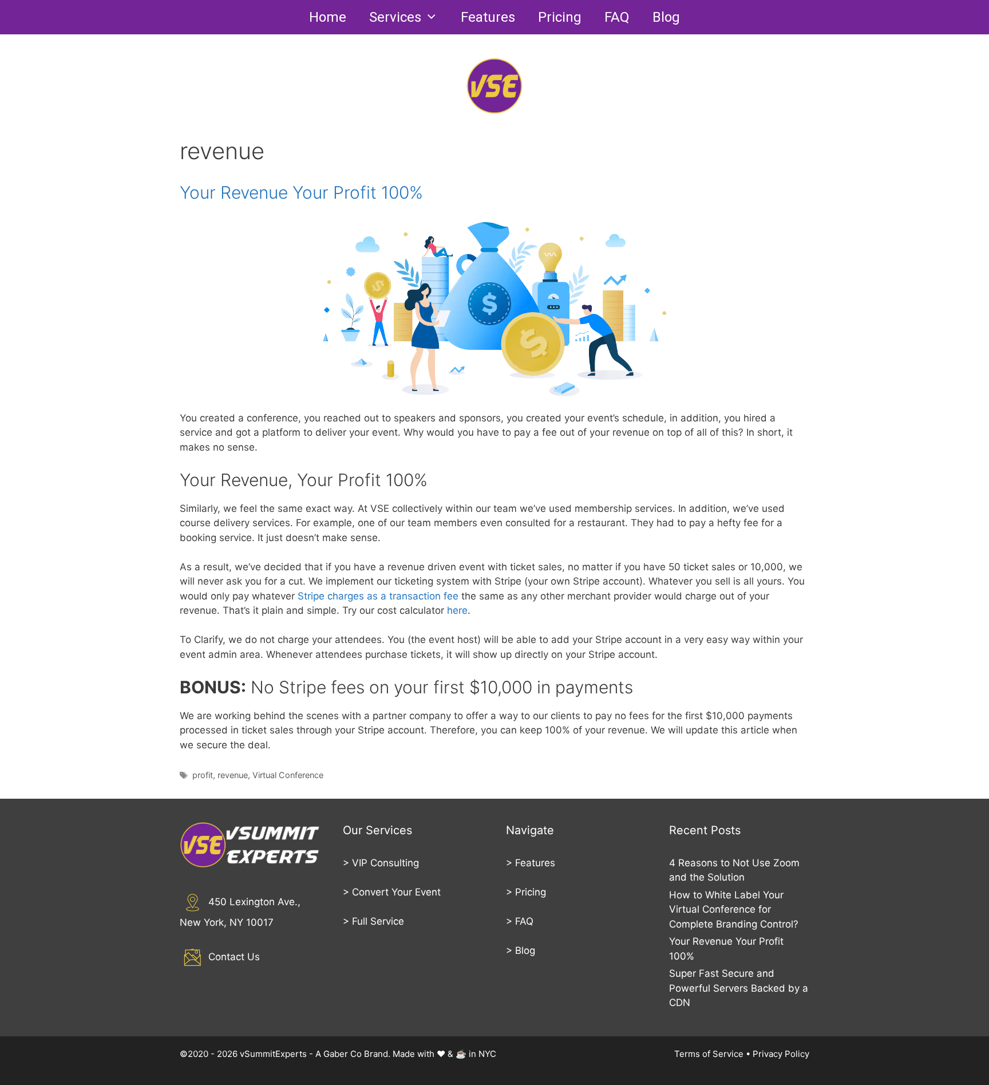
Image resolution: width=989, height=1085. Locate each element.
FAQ (617, 17)
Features (488, 17)
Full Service (378, 921)
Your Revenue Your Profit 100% (301, 192)
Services (395, 17)
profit (202, 775)
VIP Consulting (385, 863)
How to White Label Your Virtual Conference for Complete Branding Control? (733, 909)
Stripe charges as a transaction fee (378, 596)
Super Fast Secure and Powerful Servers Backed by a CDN (738, 988)
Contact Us (234, 956)
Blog (666, 17)
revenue (232, 775)
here (457, 610)
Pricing (559, 17)
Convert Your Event (396, 892)
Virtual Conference (287, 775)
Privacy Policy (781, 1053)
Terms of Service (708, 1053)
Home (327, 17)
